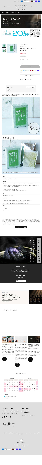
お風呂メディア (13, 426)
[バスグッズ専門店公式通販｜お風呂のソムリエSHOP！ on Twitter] (8, 417)
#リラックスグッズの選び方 (19, 220)
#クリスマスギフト (22, 219)
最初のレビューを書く (31, 87)
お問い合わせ (24, 5)
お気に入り (24, 7)
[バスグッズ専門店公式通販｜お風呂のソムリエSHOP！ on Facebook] (4, 417)
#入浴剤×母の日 (19, 221)
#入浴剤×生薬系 (32, 221)
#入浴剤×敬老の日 (11, 221)
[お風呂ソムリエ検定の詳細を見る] (21, 21)
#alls (17, 219)
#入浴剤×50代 (34, 220)
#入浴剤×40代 (28, 220)
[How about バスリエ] (8, 339)
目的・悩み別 (18, 5)
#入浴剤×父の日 (25, 221)
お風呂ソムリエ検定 (21, 9)
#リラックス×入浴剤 (10, 220)
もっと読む (4, 359)
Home (21, 44)
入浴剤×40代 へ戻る (21, 227)
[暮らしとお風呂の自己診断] (21, 339)
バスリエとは (18, 7)
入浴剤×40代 (25, 44)
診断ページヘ (17, 364)
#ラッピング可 (34, 219)
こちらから (26, 410)
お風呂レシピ (9, 426)
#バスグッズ (29, 219)
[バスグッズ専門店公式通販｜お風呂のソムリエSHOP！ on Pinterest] (10, 417)
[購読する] (16, 413)
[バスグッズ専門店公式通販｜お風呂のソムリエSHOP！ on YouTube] (6, 417)
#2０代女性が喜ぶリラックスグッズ (9, 219)
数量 (20, 60)
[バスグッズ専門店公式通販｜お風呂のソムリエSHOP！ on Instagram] (2, 417)
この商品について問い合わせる (29, 75)
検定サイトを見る (30, 359)
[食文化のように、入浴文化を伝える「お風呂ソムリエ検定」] (34, 339)
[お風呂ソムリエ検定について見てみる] (21, 297)
